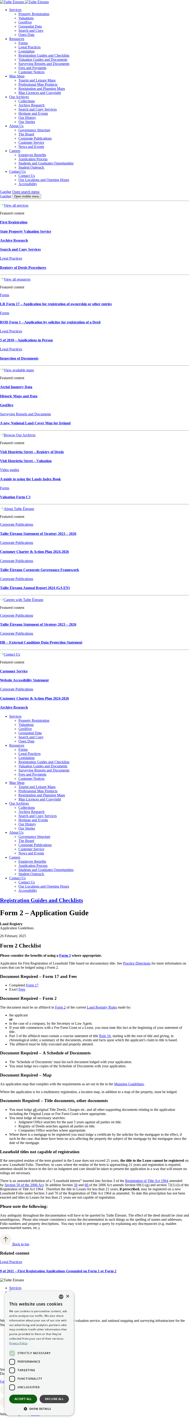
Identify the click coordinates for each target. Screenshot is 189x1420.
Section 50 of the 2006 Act (24, 1185)
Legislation (26, 51)
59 (75, 1185)
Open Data (26, 35)
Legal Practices (29, 47)
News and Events (31, 147)
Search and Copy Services (37, 109)
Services (15, 10)
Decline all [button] (54, 1399)
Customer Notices (31, 72)
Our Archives (19, 97)
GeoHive (25, 22)
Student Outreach (31, 167)
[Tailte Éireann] (24, 2)
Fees (21, 989)
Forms (23, 43)
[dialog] (39, 1353)
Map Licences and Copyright (39, 93)
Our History (27, 118)
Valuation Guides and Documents (42, 60)
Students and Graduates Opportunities (46, 163)
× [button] (67, 1296)
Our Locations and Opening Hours (43, 180)
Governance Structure (34, 130)
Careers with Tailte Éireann (23, 600)
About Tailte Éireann (19, 509)
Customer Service (31, 142)
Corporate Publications (35, 138)
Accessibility (27, 184)
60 (87, 1185)
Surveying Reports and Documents (43, 64)
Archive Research (31, 105)
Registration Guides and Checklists (43, 55)
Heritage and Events (33, 113)
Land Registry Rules (102, 1007)
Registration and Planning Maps (41, 89)
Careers (14, 151)
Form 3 (65, 955)
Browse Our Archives (19, 435)
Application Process (32, 159)
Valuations (26, 18)
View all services (16, 205)
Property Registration (33, 14)
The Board (26, 134)
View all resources (17, 279)
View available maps (19, 370)
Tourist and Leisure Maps (37, 80)
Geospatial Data (30, 26)
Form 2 (60, 1007)
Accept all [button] (23, 1399)
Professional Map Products (37, 84)
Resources (16, 39)
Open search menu (25, 192)
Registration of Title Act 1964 (146, 1181)
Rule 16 (105, 1036)
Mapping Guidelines (129, 1084)
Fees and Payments (32, 68)
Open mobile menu (26, 196)
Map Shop (16, 76)
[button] (39, 1408)
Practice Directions (137, 963)
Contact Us (17, 171)
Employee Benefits (32, 155)
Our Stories (26, 122)
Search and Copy (31, 30)
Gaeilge (5, 192)
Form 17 (32, 985)
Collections (26, 101)
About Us (16, 126)
